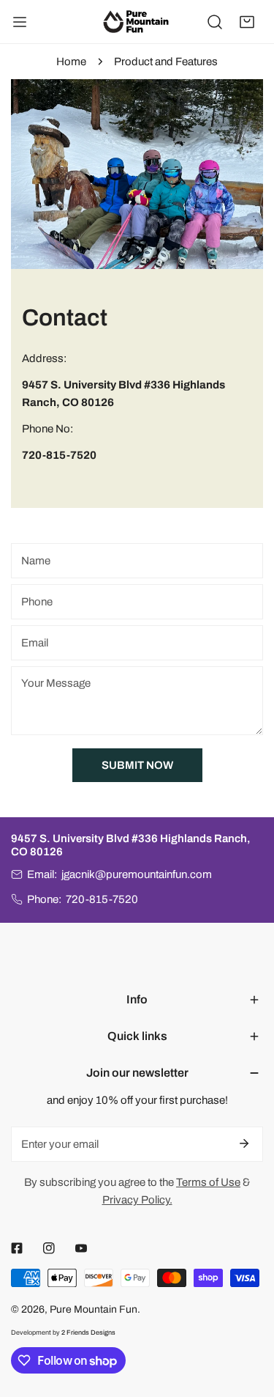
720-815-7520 (102, 899)
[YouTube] (81, 1248)
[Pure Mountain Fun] (136, 21)
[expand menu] (19, 22)
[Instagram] (49, 1248)
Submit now (137, 765)
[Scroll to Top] (247, 1319)
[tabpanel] (137, 293)
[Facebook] (17, 1248)
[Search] (215, 22)
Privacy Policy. (137, 1200)
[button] (247, 22)
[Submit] (244, 1143)
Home (71, 61)
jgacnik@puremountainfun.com (136, 874)
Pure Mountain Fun (93, 1309)
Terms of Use (208, 1182)
